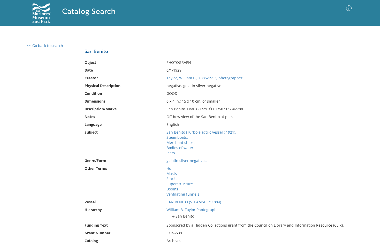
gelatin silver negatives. (186, 160)
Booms (172, 189)
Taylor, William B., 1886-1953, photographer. (205, 77)
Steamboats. (177, 137)
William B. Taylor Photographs (192, 209)
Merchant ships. (180, 142)
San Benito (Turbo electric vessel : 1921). (201, 132)
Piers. (171, 152)
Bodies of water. (180, 147)
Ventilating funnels (182, 194)
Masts (171, 173)
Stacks (171, 178)
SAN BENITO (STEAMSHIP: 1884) (193, 201)
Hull (169, 168)
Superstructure (179, 183)
